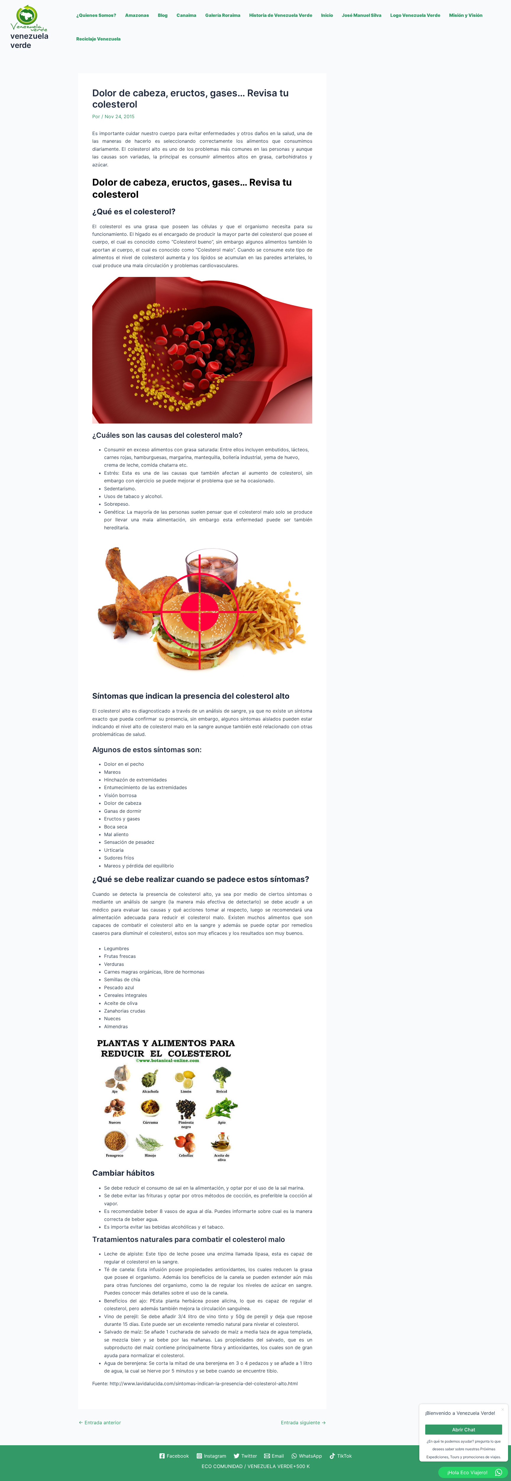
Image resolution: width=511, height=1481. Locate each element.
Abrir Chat (463, 1429)
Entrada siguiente (303, 1422)
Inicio (327, 15)
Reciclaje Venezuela (98, 39)
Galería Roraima (222, 15)
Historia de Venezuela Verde (280, 15)
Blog (163, 15)
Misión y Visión (466, 15)
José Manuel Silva (361, 15)
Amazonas (137, 15)
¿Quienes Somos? (96, 15)
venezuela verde (29, 40)
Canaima (186, 15)
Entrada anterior (100, 1422)
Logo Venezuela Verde (415, 15)
